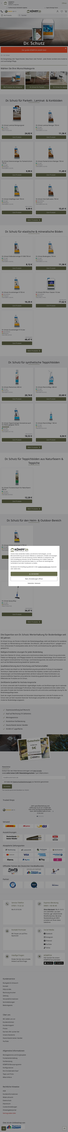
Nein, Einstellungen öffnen (34, 579)
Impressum (37, 583)
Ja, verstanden (34, 574)
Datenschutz (31, 583)
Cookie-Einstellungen (44, 567)
